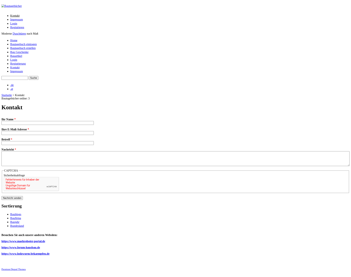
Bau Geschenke (19, 52)
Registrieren (17, 27)
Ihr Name (8, 119)
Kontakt (15, 15)
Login (13, 23)
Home (13, 40)
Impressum (16, 19)
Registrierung (18, 63)
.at (11, 88)
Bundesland (17, 225)
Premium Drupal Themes (13, 269)
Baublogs (15, 214)
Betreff (6, 139)
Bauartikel (16, 55)
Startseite (6, 95)
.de (12, 85)
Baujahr (14, 222)
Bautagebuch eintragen (23, 44)
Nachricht (8, 149)
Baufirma (15, 218)
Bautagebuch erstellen (23, 48)
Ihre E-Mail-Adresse (15, 129)
